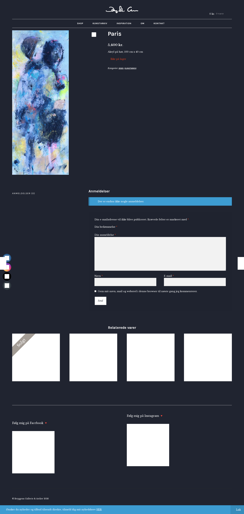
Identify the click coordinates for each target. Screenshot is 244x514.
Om (142, 23)
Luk (238, 509)
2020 (121, 68)
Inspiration (124, 23)
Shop (80, 23)
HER (99, 509)
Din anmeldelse (105, 234)
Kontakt (159, 23)
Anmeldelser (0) (23, 193)
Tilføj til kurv (151, 357)
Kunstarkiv (100, 23)
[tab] (45, 193)
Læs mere (36, 357)
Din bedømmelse (105, 226)
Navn (98, 275)
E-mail (169, 275)
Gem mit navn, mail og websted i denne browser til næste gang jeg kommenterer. (147, 291)
